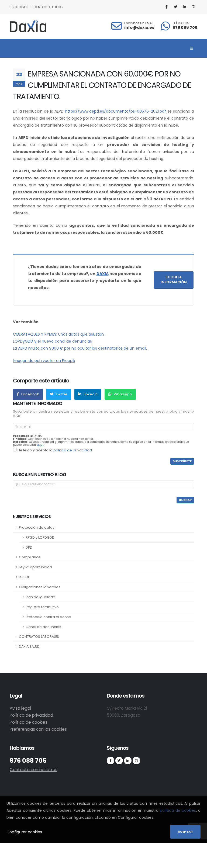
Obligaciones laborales (39, 587)
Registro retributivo (42, 607)
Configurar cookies (24, 832)
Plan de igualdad (40, 597)
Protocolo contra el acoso (48, 617)
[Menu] (191, 48)
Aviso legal (20, 708)
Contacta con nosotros (33, 769)
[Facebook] (166, 7)
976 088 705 (185, 27)
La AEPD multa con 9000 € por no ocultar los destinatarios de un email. (80, 348)
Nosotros (20, 7)
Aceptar (185, 832)
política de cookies (178, 810)
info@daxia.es (139, 27)
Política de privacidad (31, 715)
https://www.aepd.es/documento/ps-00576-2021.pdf (115, 111)
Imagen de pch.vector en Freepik (44, 360)
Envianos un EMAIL (139, 23)
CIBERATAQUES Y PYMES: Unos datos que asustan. (59, 334)
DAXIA (102, 273)
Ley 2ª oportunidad (35, 567)
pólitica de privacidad (72, 450)
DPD (29, 547)
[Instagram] (193, 7)
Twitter (61, 394)
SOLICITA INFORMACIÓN (174, 279)
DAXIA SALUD (29, 646)
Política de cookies (28, 722)
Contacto (41, 7)
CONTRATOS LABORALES (39, 636)
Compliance (30, 557)
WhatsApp (122, 394)
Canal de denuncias (43, 627)
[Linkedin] (184, 7)
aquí (40, 445)
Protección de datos (36, 527)
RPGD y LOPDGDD (40, 537)
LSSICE (24, 577)
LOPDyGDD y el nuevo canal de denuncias (52, 341)
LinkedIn (90, 394)
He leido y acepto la (55, 450)
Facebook (29, 394)
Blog (58, 7)
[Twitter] (175, 7)
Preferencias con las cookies (38, 729)
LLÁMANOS (181, 23)
